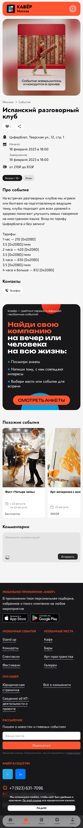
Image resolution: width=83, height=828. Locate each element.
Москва (23, 11)
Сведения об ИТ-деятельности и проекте (16, 703)
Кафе (48, 639)
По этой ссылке (32, 800)
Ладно (42, 808)
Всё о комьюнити (57, 685)
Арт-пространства (58, 656)
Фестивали (11, 665)
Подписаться (42, 745)
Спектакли (11, 656)
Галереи (50, 665)
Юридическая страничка (14, 687)
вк (20, 774)
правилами (73, 752)
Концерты (11, 648)
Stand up (9, 639)
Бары (48, 648)
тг (7, 774)
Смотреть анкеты (41, 400)
